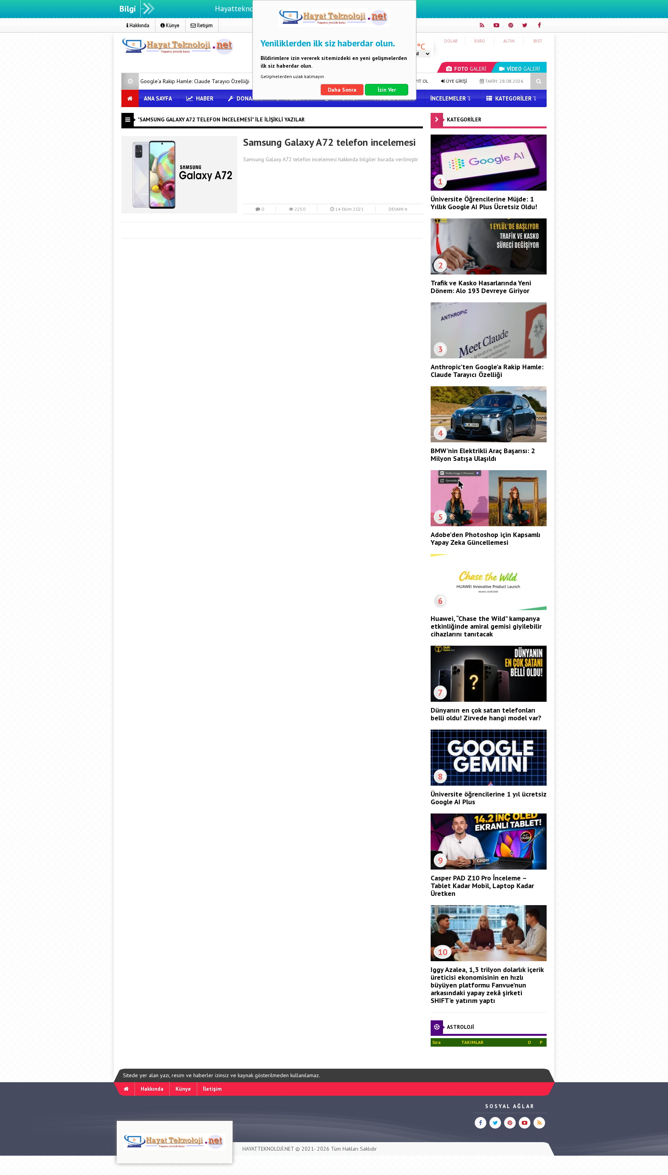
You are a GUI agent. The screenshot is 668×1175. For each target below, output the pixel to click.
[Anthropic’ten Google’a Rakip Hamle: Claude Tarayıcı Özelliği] (489, 356)
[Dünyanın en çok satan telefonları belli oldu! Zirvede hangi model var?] (489, 699)
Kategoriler (513, 98)
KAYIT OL (418, 81)
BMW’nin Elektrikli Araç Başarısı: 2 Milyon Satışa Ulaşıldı (483, 454)
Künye (172, 25)
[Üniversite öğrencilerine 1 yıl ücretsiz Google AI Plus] (489, 783)
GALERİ (470, 68)
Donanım (248, 98)
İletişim (204, 25)
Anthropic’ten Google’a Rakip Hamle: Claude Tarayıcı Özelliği (487, 370)
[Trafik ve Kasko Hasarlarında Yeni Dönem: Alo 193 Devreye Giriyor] (489, 272)
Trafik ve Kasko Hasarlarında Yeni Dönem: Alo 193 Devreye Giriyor (481, 286)
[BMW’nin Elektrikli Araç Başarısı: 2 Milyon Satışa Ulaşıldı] (489, 440)
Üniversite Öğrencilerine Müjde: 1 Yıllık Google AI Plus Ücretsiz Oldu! (484, 202)
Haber (203, 98)
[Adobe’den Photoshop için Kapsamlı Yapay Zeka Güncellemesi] (489, 524)
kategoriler (464, 119)
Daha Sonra (342, 89)
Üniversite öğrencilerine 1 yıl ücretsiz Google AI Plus (488, 798)
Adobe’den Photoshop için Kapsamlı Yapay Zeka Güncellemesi (485, 538)
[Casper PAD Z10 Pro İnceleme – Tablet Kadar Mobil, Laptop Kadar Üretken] (489, 867)
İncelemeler (448, 98)
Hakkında (138, 25)
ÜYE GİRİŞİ (456, 81)
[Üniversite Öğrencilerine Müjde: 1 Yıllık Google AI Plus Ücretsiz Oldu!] (489, 188)
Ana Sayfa (158, 98)
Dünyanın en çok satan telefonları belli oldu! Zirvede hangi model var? (486, 714)
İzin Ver (387, 89)
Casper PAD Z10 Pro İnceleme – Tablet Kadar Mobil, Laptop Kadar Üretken (482, 885)
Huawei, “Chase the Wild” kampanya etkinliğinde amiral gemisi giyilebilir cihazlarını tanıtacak (486, 626)
